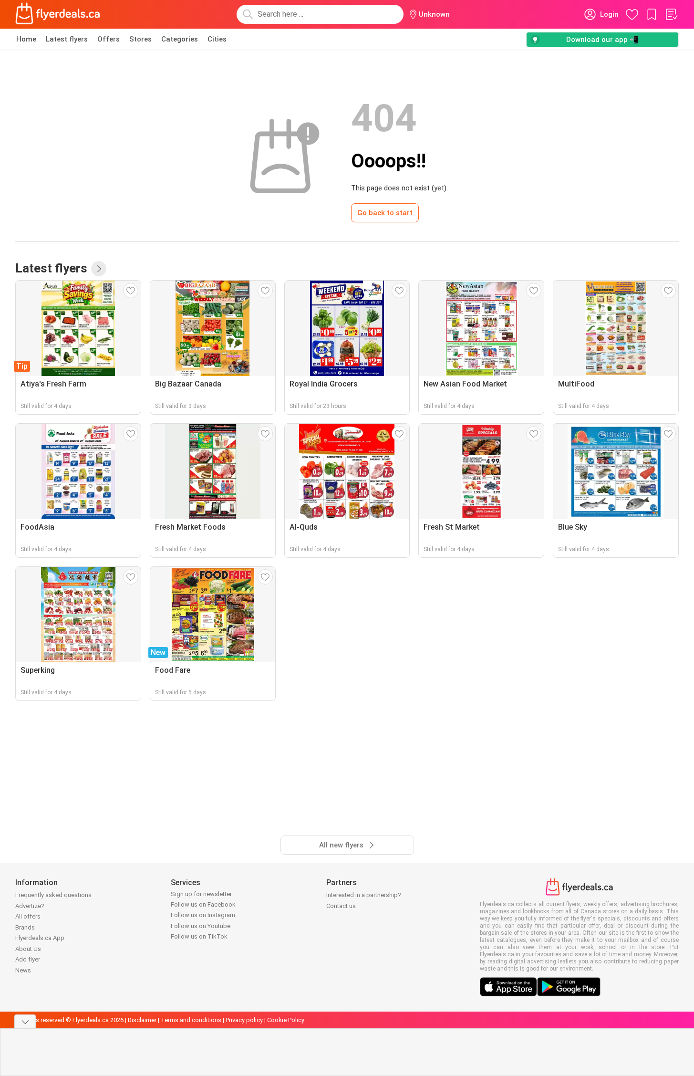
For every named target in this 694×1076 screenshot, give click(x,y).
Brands (25, 927)
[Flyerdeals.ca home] (57, 14)
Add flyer (27, 959)
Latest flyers (67, 39)
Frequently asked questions (53, 894)
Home (26, 39)
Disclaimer (142, 1020)
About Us (28, 948)
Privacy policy (244, 1020)
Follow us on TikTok (199, 936)
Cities (217, 39)
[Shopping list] (671, 14)
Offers (108, 39)
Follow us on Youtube (200, 926)
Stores (140, 39)
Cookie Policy (285, 1020)
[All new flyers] (98, 268)
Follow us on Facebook (203, 904)
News (23, 970)
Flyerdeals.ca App (39, 937)
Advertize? (29, 905)
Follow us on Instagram (203, 915)
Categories (179, 39)
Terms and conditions (191, 1020)
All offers (28, 916)
